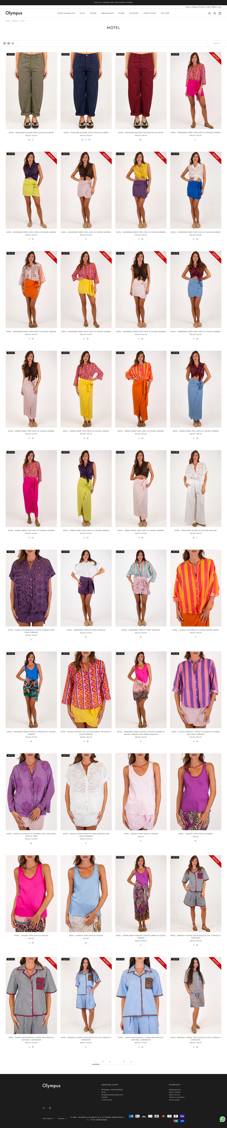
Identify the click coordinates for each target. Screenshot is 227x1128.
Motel (23, 21)
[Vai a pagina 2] (131, 1061)
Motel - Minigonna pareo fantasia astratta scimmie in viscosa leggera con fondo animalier (141, 733)
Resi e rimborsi (175, 1092)
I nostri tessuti (149, 13)
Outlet (82, 13)
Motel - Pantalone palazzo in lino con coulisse (196, 530)
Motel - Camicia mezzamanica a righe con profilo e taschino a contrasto (31, 1038)
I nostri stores (106, 1100)
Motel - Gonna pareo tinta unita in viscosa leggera (31, 431)
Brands (93, 13)
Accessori (133, 13)
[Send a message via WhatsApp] (222, 1119)
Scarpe (121, 13)
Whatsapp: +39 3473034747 (112, 1090)
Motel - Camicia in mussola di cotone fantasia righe (195, 630)
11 (124, 1062)
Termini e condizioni (176, 1097)
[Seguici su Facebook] (44, 1108)
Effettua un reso (216, 7)
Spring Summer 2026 (66, 13)
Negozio (15, 21)
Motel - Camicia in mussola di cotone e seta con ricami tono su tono (31, 835)
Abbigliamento (107, 13)
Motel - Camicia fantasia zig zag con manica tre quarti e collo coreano (86, 733)
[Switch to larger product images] (5, 43)
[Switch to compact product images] (13, 43)
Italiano (61, 1118)
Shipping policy (175, 1090)
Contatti (104, 1097)
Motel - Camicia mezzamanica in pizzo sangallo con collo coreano (31, 631)
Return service (174, 1095)
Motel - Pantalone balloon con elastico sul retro (31, 133)
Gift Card (165, 13)
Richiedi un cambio (205, 7)
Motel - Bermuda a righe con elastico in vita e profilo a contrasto (196, 937)
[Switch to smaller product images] (9, 43)
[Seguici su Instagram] (50, 1108)
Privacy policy (174, 1100)
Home (7, 21)
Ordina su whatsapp (192, 7)
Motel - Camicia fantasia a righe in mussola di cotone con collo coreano (196, 733)
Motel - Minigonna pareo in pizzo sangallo (86, 630)
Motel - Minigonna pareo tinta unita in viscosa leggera (196, 132)
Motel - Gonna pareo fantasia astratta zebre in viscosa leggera (141, 937)
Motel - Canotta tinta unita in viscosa (141, 834)
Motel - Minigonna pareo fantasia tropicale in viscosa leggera (31, 733)
